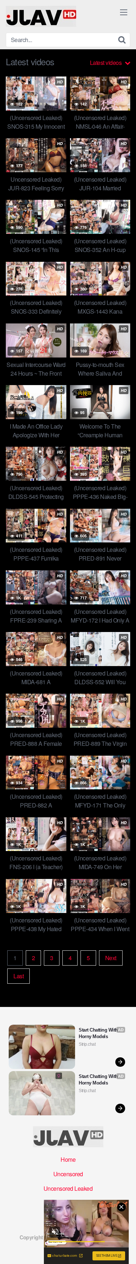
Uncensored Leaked (68, 1188)
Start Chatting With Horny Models (99, 1033)
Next (110, 958)
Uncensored (68, 1174)
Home (68, 1159)
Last (18, 976)
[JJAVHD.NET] (41, 16)
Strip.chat (87, 1044)
